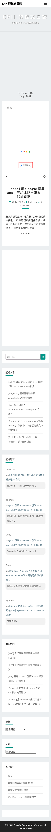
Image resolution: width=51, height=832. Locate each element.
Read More (26, 233)
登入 (10, 776)
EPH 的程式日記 (12, 3)
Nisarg (29, 828)
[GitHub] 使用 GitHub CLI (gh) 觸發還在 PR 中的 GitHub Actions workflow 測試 (25, 610)
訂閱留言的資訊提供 (18, 790)
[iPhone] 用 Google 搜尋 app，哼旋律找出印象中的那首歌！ (25, 192)
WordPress (39, 825)
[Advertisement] (25, 61)
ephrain (32, 202)
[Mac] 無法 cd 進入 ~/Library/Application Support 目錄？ (24, 409)
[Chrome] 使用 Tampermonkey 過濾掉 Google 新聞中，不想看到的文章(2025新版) (25, 426)
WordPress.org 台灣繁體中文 (22, 797)
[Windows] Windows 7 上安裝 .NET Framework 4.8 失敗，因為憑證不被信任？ (24, 575)
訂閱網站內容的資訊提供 (20, 783)
